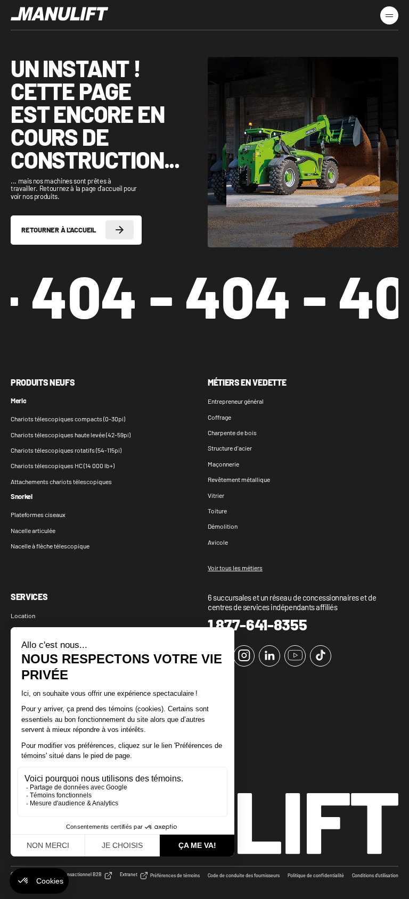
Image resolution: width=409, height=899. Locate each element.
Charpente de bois (232, 432)
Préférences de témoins (175, 875)
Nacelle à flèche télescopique (50, 546)
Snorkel (21, 497)
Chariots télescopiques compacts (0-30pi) (68, 418)
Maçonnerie (223, 464)
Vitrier (216, 495)
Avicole (218, 542)
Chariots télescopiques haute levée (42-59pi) (70, 434)
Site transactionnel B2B (77, 874)
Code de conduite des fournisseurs (244, 875)
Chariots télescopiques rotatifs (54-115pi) (66, 450)
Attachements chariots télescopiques (61, 481)
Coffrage (219, 417)
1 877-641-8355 (257, 624)
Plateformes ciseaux (38, 514)
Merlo (18, 401)
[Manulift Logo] (60, 14)
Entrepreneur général (236, 401)
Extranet (128, 874)
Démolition (223, 526)
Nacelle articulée (33, 530)
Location (23, 615)
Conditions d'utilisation (375, 875)
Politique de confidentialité (316, 875)
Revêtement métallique (239, 479)
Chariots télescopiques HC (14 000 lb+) (62, 465)
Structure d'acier (230, 448)
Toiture (217, 510)
